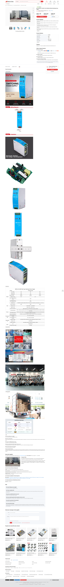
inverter (33, 561)
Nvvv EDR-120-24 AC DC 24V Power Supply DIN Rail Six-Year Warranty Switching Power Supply (53, 554)
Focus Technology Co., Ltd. (27, 584)
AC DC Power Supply (41, 477)
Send (11, 522)
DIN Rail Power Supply (18, 477)
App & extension (49, 3)
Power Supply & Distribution (16, 5)
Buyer (41, 3)
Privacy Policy (43, 584)
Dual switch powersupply (48, 561)
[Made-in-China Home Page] (9, 1)
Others (33, 564)
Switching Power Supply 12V (16, 478)
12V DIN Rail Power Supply (28, 477)
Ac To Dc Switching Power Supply (48, 574)
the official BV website (22, 455)
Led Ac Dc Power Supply (8, 576)
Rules (58, 3)
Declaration (40, 584)
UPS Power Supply (7, 561)
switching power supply (8, 564)
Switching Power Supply (23, 5)
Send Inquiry (42, 16)
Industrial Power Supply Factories (33, 574)
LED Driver (20, 564)
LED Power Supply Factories (9, 574)
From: (8, 512)
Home (6, 5)
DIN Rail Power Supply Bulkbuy (30, 576)
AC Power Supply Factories (25, 574)
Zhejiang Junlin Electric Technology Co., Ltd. (43, 10)
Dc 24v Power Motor (23, 576)
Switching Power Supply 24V (8, 478)
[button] (39, 1)
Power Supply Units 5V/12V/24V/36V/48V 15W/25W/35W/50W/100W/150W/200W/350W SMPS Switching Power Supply (10, 554)
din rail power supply (47, 562)
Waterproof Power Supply (22, 562)
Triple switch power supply (8, 562)
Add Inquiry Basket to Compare (20, 31)
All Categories (7, 3)
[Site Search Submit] (42, 1)
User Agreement (36, 584)
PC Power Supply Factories (17, 574)
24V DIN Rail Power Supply (35, 477)
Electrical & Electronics (10, 5)
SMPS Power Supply (22, 478)
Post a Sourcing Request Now (26, 522)
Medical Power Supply (21, 561)
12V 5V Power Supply (27, 478)
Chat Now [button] (53, 16)
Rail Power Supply (41, 574)
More (6, 577)
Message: (8, 516)
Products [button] (17, 1)
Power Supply (23, 477)
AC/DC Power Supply (34, 562)
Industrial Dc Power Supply (16, 576)
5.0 (50, 67)
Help (45, 3)
